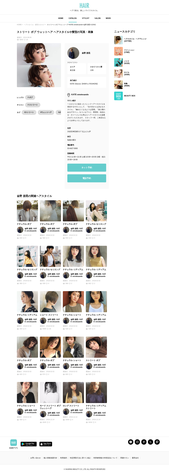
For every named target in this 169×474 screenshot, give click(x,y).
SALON (97, 18)
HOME (60, 18)
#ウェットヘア (46, 112)
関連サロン (124, 458)
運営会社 (135, 458)
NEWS (108, 18)
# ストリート (33, 105)
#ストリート (29, 112)
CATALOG (73, 18)
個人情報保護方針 (50, 458)
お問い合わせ (35, 458)
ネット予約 (86, 167)
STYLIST (85, 18)
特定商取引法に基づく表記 (80, 458)
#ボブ (60, 112)
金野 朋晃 (86, 53)
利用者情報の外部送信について (105, 458)
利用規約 (63, 458)
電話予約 (87, 178)
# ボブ (30, 97)
